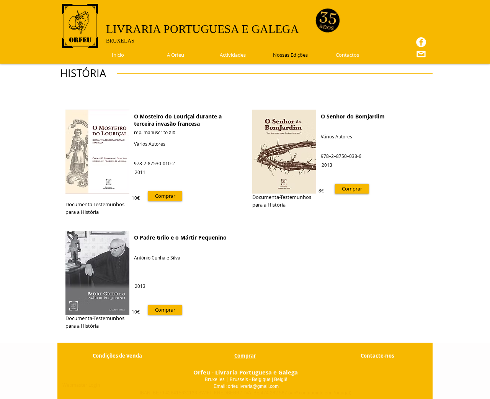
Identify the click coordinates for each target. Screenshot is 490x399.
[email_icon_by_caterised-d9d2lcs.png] (421, 54)
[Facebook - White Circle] (421, 42)
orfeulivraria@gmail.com (253, 386)
